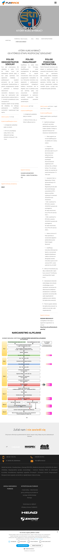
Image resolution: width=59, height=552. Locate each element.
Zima (32, 38)
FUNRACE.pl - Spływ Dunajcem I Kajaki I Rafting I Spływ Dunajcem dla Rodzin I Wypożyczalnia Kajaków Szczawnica (21, 38)
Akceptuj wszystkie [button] (23, 545)
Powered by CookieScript (29, 550)
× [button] (57, 532)
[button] (29, 548)
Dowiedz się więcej (39, 539)
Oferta (37, 38)
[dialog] (29, 541)
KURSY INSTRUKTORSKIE (46, 38)
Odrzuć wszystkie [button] (36, 545)
